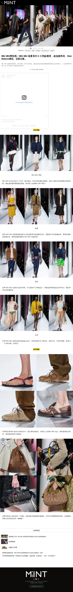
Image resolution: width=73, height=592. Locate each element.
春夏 (33, 50)
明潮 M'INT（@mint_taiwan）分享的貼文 (24, 125)
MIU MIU (27, 50)
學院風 (38, 50)
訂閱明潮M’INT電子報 (36, 586)
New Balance (45, 50)
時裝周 (52, 50)
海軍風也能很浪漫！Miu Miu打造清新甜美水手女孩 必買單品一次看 (22, 553)
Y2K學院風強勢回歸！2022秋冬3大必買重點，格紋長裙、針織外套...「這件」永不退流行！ (29, 556)
